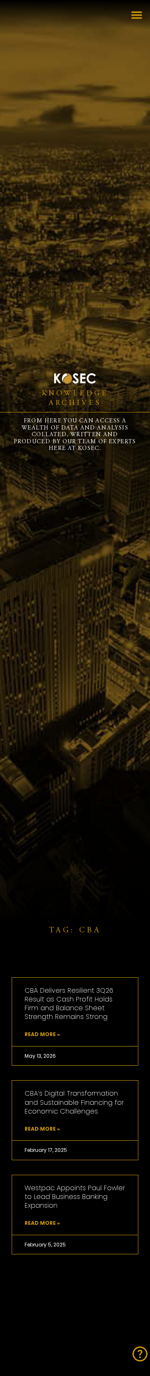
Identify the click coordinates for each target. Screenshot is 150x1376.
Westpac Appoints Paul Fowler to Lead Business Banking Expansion (75, 1196)
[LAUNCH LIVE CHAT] (140, 1354)
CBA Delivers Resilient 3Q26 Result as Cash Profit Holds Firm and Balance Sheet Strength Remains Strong (69, 1003)
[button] (136, 14)
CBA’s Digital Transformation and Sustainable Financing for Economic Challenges (74, 1102)
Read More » (42, 1034)
